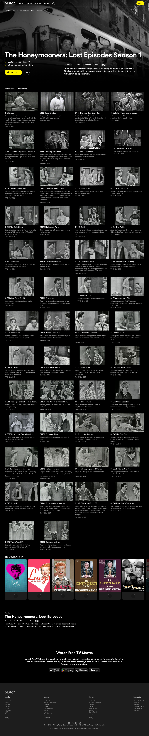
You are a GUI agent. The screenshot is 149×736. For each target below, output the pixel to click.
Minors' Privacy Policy (86, 725)
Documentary (48, 708)
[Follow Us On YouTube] (69, 723)
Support (136, 704)
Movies (38, 3)
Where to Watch (139, 701)
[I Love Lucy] (16, 579)
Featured (7, 701)
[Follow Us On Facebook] (76, 723)
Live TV (29, 3)
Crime (46, 706)
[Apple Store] (54, 670)
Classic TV (8, 708)
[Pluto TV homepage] (10, 692)
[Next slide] (146, 579)
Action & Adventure (50, 703)
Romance (47, 717)
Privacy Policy (57, 725)
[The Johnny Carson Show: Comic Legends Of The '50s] (110, 579)
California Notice (100, 725)
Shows (46, 3)
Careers (136, 703)
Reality (7, 717)
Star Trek (7, 704)
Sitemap (136, 710)
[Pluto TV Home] (10, 3)
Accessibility (138, 708)
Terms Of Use (48, 725)
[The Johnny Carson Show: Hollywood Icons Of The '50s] (86, 579)
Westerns (8, 710)
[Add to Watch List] (27, 72)
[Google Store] (67, 670)
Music (46, 716)
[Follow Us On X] (72, 723)
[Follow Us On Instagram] (80, 723)
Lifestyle (91, 714)
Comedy (7, 706)
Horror (46, 712)
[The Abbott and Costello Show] (133, 579)
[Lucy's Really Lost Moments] (39, 579)
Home (20, 3)
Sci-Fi (6, 712)
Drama (7, 714)
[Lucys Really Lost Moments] (63, 579)
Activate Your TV (139, 706)
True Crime (8, 716)
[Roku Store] (94, 670)
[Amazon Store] (81, 670)
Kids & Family (48, 714)
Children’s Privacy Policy (70, 725)
